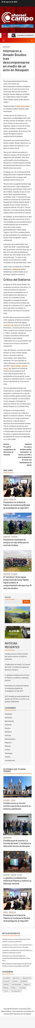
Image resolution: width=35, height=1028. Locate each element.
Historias (8, 735)
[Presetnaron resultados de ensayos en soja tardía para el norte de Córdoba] (17, 523)
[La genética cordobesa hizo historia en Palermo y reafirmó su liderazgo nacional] (17, 862)
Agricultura (6, 46)
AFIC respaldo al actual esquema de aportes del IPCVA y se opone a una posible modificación (17, 698)
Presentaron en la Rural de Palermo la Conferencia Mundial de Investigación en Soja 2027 (16, 505)
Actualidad (14, 536)
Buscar (8, 597)
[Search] (32, 40)
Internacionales (10, 739)
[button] (3, 40)
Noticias (7, 746)
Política (7, 750)
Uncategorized (10, 760)
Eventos (5, 499)
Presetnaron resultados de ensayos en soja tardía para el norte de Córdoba (16, 542)
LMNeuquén (16, 269)
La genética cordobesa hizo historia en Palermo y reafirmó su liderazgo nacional (17, 677)
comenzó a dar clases (10, 325)
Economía (8, 725)
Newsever (17, 1014)
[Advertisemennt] (17, 26)
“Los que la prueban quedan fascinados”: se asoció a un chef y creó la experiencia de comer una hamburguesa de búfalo (25, 454)
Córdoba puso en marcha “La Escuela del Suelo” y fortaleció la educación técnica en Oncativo (17, 667)
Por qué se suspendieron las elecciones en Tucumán (9, 449)
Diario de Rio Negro (23, 106)
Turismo (7, 757)
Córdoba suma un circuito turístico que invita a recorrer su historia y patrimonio (16, 656)
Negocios (8, 743)
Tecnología (8, 753)
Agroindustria (9, 721)
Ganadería (8, 732)
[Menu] (3, 40)
